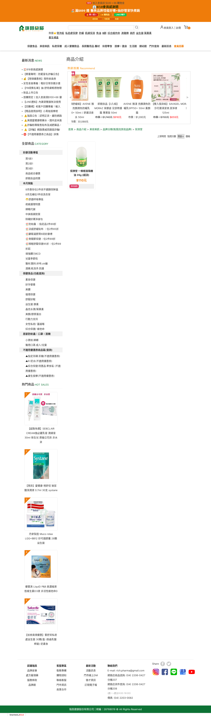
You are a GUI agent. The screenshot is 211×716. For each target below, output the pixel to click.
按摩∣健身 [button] (121, 46)
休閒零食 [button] (107, 46)
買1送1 (29, 158)
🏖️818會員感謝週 (33, 69)
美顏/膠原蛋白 (33, 314)
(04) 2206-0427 (135, 675)
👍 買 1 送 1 (91, 15)
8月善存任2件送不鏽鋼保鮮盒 (41, 189)
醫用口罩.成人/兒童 (36, 345)
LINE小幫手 (120, 15)
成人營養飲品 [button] (71, 46)
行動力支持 (31, 319)
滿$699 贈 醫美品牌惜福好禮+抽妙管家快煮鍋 (107, 10)
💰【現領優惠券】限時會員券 (39, 78)
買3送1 (29, 168)
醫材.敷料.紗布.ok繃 (36, 263)
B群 (104, 33)
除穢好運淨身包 (34, 219)
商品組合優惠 (32, 173)
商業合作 (61, 689)
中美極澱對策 (32, 214)
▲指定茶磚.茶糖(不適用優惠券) (42, 356)
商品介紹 (81, 129)
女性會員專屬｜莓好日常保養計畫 (41, 83)
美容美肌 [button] (45, 46)
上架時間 (161, 136)
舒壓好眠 (30, 299)
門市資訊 (61, 684)
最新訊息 (166, 46)
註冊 (178, 27)
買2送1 (29, 163)
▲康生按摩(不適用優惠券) (40, 375)
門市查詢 (154, 46)
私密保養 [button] (57, 46)
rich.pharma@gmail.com (130, 670)
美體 (27, 289)
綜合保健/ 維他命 (34, 328)
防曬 (81, 33)
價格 (188, 136)
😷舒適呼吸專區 (34, 199)
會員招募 (179, 46)
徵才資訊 (91, 680)
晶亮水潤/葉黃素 (34, 309)
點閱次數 (171, 136)
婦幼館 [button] (143, 46)
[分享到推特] (169, 664)
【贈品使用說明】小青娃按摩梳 (40, 111)
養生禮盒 (54, 37)
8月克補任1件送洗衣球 (37, 194)
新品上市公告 (30, 92)
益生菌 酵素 (32, 304)
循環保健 (30, 294)
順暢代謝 (30, 209)
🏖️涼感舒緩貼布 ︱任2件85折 (42, 228)
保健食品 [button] (32, 46)
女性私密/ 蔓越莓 (34, 324)
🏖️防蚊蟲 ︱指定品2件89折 (40, 224)
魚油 (98, 33)
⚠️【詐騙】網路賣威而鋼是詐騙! (41, 129)
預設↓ (181, 136)
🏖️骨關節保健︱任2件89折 (40, 238)
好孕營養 (30, 284)
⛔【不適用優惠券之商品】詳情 (41, 134)
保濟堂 (138, 129)
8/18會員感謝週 (107, 7)
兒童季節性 (31, 258)
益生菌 (139, 33)
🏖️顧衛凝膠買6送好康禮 (38, 233)
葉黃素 (148, 33)
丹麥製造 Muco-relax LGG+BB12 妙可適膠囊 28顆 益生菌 (41, 538)
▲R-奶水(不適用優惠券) (38, 361)
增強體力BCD (33, 253)
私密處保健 (71, 33)
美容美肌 (94, 129)
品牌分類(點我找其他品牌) (117, 129)
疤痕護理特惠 (32, 204)
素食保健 (30, 279)
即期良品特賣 (32, 178)
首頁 (70, 129)
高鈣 (132, 33)
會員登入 (169, 27)
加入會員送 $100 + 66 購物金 (108, 3)
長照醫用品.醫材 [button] (91, 46)
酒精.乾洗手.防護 (34, 268)
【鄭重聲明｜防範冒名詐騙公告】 (41, 74)
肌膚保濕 (90, 33)
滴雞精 (125, 33)
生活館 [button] (133, 46)
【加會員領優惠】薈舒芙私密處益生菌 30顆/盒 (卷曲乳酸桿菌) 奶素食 (41, 639)
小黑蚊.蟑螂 (31, 340)
